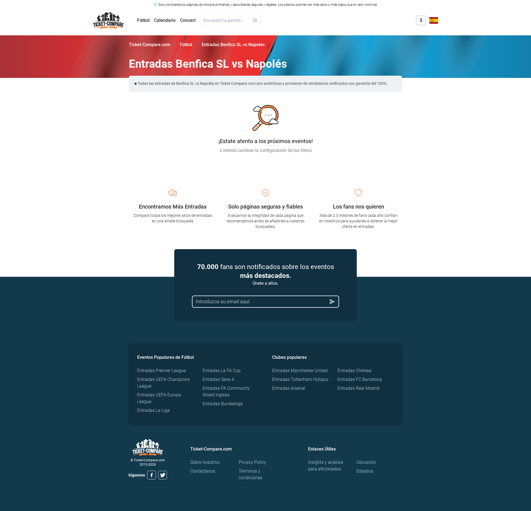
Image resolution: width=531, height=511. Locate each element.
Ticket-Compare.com (149, 44)
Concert (188, 20)
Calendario (165, 20)
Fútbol (143, 20)
